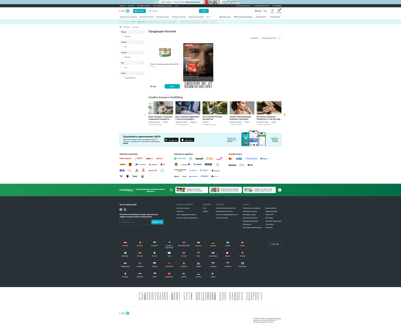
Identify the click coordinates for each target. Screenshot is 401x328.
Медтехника (247, 224)
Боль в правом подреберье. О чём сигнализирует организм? (187, 118)
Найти (204, 11)
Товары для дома (271, 211)
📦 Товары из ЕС (225, 17)
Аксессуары (269, 224)
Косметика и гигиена (147, 17)
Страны (205, 211)
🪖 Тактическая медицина (243, 17)
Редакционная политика (224, 211)
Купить (172, 86)
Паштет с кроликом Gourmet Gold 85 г (165, 64)
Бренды (127, 27)
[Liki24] (124, 313)
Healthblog (277, 6)
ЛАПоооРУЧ (269, 214)
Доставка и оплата (143, 6)
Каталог (122, 6)
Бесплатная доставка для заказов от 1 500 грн (200, 22)
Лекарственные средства (128, 17)
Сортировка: (254, 38)
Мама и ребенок (270, 208)
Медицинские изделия (196, 17)
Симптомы (269, 227)
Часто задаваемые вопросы (162, 6)
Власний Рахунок (244, 6)
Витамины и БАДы (162, 17)
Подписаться (157, 222)
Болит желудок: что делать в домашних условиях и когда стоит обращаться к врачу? (160, 118)
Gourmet (136, 27)
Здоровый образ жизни (273, 221)
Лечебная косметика (179, 17)
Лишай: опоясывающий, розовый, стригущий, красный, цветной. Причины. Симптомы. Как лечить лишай (241, 118)
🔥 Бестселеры (275, 17)
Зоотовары (269, 218)
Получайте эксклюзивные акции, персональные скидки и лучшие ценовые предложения (139, 215)
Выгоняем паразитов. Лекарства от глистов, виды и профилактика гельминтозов (269, 118)
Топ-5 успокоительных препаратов (212, 118)
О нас (176, 6)
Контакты (131, 6)
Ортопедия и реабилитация (252, 227)
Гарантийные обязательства (226, 208)
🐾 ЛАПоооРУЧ (261, 17)
